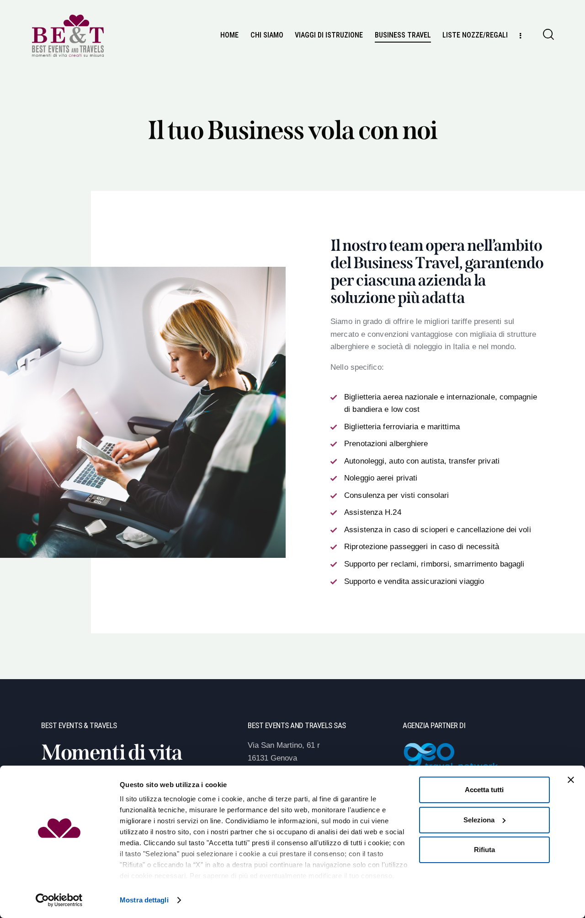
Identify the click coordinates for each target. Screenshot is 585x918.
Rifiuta (484, 849)
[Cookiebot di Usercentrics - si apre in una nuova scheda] (59, 900)
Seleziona (479, 820)
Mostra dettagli (144, 900)
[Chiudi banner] (571, 780)
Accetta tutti (484, 790)
